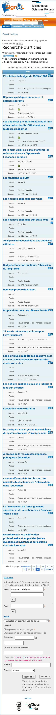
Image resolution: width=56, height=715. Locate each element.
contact (28, 698)
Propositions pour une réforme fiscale (25, 310)
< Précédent (26, 566)
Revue (6, 616)
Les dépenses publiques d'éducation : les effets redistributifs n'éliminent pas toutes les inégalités (27, 125)
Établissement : (9, 15)
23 (34, 566)
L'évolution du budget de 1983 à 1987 (25, 76)
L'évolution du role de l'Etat (19, 408)
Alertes (27, 20)
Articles (6, 26)
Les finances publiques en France (23, 198)
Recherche (17, 20)
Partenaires (37, 20)
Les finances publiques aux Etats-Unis (25, 219)
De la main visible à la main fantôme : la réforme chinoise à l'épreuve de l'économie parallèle (26, 153)
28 (25, 570)
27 (52, 566)
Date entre (8, 637)
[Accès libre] (19, 109)
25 (43, 566)
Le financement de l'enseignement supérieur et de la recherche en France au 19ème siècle (27, 510)
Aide (46, 20)
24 (38, 566)
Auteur (7, 664)
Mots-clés (38, 26)
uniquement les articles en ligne (19, 630)
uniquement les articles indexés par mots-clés (26, 633)
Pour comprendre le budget (19, 289)
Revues (28, 26)
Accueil (7, 20)
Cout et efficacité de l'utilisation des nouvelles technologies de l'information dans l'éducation (26, 482)
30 (33, 570)
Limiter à (7, 625)
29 (29, 570)
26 (47, 566)
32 (42, 570)
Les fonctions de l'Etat (16, 177)
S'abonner (8, 56)
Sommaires (17, 26)
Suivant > (49, 570)
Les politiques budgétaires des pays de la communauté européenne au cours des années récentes (27, 359)
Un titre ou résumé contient (16, 648)
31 (38, 570)
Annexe (7, 670)
